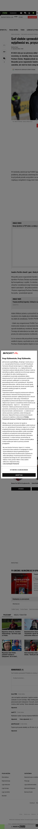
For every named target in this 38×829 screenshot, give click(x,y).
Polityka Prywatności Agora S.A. (25, 419)
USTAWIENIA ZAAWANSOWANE (19, 470)
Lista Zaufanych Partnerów (11, 463)
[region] (19, 414)
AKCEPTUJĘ (18, 475)
